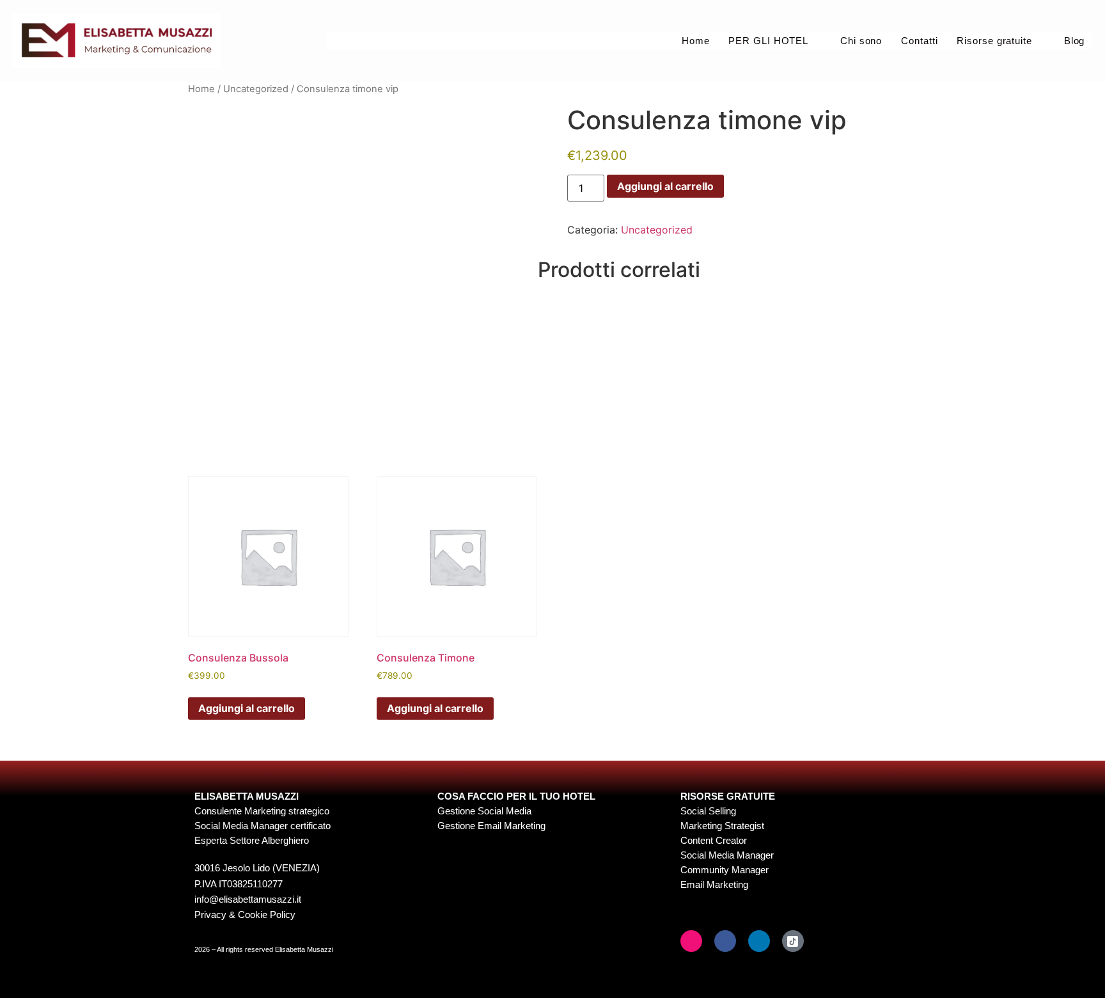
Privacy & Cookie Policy (244, 914)
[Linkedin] (759, 941)
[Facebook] (725, 941)
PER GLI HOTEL (768, 40)
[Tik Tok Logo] (793, 941)
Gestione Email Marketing (491, 825)
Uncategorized (255, 89)
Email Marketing (714, 884)
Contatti (919, 40)
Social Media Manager (727, 855)
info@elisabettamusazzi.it (247, 899)
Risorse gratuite (994, 40)
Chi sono (861, 40)
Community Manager (724, 869)
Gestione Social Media (484, 810)
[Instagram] (691, 941)
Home (695, 40)
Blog (1074, 40)
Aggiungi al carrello (665, 186)
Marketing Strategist (722, 825)
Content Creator (713, 840)
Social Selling (708, 810)
